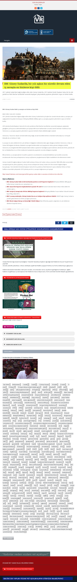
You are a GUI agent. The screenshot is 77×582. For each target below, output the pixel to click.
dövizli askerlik (7, 428)
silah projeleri (40, 501)
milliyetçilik (6, 480)
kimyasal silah (14, 465)
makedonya (66, 472)
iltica (58, 449)
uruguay (61, 516)
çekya (61, 418)
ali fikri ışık (47, 392)
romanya (21, 496)
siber (4, 501)
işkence (55, 454)
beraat (30, 413)
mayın (21, 475)
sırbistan (61, 503)
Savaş (19, 214)
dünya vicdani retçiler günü (37, 428)
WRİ (45, 527)
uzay (69, 516)
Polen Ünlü (61, 490)
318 (58, 387)
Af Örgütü (35, 390)
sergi (65, 498)
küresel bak (6, 470)
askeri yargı (17, 403)
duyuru (65, 428)
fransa (15, 439)
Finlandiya (6, 439)
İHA (39, 449)
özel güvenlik (42, 488)
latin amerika (67, 470)
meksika (62, 475)
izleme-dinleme (59, 457)
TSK (51, 511)
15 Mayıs (11, 387)
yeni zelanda (15, 529)
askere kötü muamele (43, 400)
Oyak (21, 488)
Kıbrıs (24, 465)
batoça (57, 410)
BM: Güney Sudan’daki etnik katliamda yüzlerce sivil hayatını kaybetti (30, 182)
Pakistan (62, 488)
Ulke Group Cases (51, 514)
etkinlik (52, 434)
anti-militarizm (55, 395)
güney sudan (11, 214)
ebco (11, 431)
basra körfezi (47, 410)
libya (31, 472)
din (60, 426)
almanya (56, 392)
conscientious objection (22, 423)
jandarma (20, 459)
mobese (41, 480)
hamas (59, 444)
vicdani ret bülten (8, 521)
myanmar (13, 483)
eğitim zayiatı (27, 431)
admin (9, 209)
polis (69, 490)
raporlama (51, 493)
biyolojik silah (31, 415)
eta (30, 434)
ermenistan (14, 434)
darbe (42, 426)
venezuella (23, 519)
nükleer (27, 485)
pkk (53, 490)
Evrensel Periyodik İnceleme (18, 436)
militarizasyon (52, 477)
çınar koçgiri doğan (29, 421)
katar (67, 462)
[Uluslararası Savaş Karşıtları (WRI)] (30, 34)
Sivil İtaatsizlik (24, 503)
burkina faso (23, 418)
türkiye (5, 514)
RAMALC (36, 493)
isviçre (27, 457)
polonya (5, 493)
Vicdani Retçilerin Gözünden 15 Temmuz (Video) (18, 357)
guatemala (29, 441)
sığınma (43, 503)
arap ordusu (35, 397)
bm (4, 214)
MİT (27, 480)
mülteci (57, 480)
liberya (24, 472)
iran (41, 454)
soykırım (17, 506)
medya (39, 475)
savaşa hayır (48, 498)
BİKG (46, 413)
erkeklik (62, 431)
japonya (28, 459)
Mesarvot (12, 477)
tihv (39, 511)
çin (19, 421)
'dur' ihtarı (6, 384)
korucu (45, 467)
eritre (55, 431)
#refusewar (16, 384)
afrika (54, 390)
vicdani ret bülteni (22, 521)
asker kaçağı (16, 400)
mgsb (37, 477)
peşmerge (35, 490)
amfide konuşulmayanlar (10, 395)
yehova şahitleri (62, 527)
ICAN (28, 449)
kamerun (6, 462)
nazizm (38, 483)
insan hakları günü (47, 452)
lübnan (47, 472)
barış (26, 410)
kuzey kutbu (43, 470)
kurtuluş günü (25, 470)
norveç (19, 485)
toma (45, 511)
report (60, 493)
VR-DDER (38, 527)
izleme (49, 457)
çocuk (54, 421)
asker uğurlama (28, 400)
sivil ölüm (35, 503)
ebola (18, 431)
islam (63, 454)
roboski (67, 493)
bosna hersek (56, 415)
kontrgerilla (29, 467)
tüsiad (25, 514)
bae (46, 408)
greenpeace (19, 441)
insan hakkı (22, 452)
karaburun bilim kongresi (45, 462)
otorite (14, 488)
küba (69, 467)
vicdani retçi (21, 527)
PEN (20, 490)
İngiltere (12, 452)
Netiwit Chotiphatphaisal (50, 483)
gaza (51, 439)
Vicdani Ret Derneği (37, 521)
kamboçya (68, 459)
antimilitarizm (14, 397)
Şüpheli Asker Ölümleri (58, 506)
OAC (35, 485)
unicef (53, 516)
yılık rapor (33, 529)
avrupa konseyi (31, 405)
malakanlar (6, 475)
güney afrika (39, 441)
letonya (10, 472)
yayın (52, 527)
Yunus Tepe (38, 4)
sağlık (45, 496)
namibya (22, 483)
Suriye (5, 508)
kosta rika (61, 467)
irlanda (48, 454)
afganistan (45, 390)
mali (14, 475)
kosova (53, 467)
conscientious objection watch (18, 426)
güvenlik (14, 444)
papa (4, 490)
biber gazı (38, 413)
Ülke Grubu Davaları (16, 516)
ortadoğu (63, 485)
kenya (5, 465)
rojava (12, 496)
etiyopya (37, 434)
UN (47, 516)
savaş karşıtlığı (15, 498)
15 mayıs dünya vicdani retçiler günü (29, 387)
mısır (33, 480)
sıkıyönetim (52, 503)
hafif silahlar (25, 444)
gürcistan (6, 444)
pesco (27, 490)
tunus (58, 511)
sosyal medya (7, 506)
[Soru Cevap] (25, 552)
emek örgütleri (46, 431)
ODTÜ (49, 485)
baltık (20, 410)
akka (33, 392)
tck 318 (55, 508)
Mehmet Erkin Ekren (51, 475)
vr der (30, 527)
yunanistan (6, 532)
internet (33, 454)
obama (42, 485)
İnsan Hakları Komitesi (63, 452)
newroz (63, 483)
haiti (33, 444)
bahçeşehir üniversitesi (57, 408)
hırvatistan (45, 446)
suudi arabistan (28, 508)
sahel (51, 496)
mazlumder (30, 475)
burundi (32, 418)
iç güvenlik (19, 449)
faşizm (43, 436)
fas (37, 436)
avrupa (20, 405)
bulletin (5, 418)
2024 (44, 387)
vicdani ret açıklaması (48, 519)
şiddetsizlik (12, 501)
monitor (49, 480)
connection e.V (7, 423)
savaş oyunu (27, 498)
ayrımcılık (28, 408)
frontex (23, 439)
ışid (12, 459)
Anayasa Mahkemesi (41, 395)
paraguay (13, 490)
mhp (43, 477)
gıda (11, 441)
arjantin (45, 397)
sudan (46, 506)
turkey (66, 511)
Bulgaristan (67, 415)
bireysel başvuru (56, 413)
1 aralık (25, 384)
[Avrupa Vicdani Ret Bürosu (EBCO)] (46, 34)
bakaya (13, 410)
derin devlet (51, 426)
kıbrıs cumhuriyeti (34, 465)
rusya (36, 496)
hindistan (20, 446)
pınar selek (44, 490)
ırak (68, 457)
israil (12, 457)
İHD (46, 449)
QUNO (28, 493)
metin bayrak (22, 477)
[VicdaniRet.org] (38, 18)
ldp (4, 472)
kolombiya (11, 467)
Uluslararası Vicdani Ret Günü (34, 516)
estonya (23, 434)
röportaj (29, 496)
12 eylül (62, 384)
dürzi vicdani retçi (54, 428)
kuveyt (34, 470)
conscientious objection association (44, 423)
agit (71, 390)
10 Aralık (54, 384)
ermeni (5, 434)
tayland (39, 508)
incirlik (5, 452)
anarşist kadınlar (27, 395)
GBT (4, 441)
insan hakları (33, 452)
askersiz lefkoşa (43, 403)
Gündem (72, 99)
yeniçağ (24, 529)
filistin (67, 436)
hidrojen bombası (8, 446)
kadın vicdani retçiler (55, 459)
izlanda (42, 457)
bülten (13, 418)
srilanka (38, 506)
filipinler (59, 436)
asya (13, 405)
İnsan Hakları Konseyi (9, 454)
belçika (23, 413)
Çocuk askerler (65, 421)
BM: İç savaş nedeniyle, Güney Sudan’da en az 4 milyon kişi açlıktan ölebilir (32, 196)
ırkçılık (5, 459)
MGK (31, 477)
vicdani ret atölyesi (64, 519)
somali (69, 503)
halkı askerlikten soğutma (45, 444)
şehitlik (58, 498)
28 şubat (51, 387)
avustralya (62, 405)
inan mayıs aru (66, 449)
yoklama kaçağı (44, 529)
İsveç (20, 457)
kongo (20, 467)
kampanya (15, 462)
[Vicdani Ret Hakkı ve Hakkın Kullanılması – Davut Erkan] (13, 320)
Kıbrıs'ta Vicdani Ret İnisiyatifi (53, 465)
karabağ (32, 462)
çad (39, 418)
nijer (70, 483)
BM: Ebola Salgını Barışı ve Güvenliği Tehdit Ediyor (23, 201)
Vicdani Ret (33, 519)
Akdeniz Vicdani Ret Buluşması (19, 392)
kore (37, 467)
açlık (11, 390)
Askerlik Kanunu (30, 403)
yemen (5, 529)
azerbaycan (37, 408)
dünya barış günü (20, 428)
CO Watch (46, 421)
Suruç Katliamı (16, 508)
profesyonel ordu (17, 493)
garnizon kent (32, 439)
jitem (36, 459)
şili (4, 503)
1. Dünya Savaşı (44, 384)
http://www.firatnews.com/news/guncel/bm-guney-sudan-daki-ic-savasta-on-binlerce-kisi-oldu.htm (32, 174)
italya (34, 457)
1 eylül (33, 384)
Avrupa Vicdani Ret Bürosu (48, 405)
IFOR (34, 449)
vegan (5, 519)
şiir (21, 501)
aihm (4, 392)
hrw (61, 446)
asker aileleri (54, 397)
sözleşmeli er (28, 506)
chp (14, 421)
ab (64, 387)
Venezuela (13, 519)
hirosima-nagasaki (32, 446)
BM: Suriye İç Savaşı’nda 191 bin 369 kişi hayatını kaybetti (26, 191)
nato (29, 483)
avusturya (6, 408)
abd (4, 390)
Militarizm (63, 477)
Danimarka (33, 426)
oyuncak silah (31, 488)
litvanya (39, 472)
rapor (43, 493)
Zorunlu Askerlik (19, 532)
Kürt (15, 470)
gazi (58, 439)
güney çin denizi (51, 441)
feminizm (51, 436)
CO (39, 421)
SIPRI (14, 503)
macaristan (55, 472)
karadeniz (59, 462)
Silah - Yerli (28, 501)
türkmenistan (16, 514)
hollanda (54, 446)
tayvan (48, 508)
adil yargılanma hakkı (22, 390)
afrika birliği (62, 390)
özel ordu (53, 488)
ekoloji (36, 431)
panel (70, 488)
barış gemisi (36, 410)
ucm (31, 514)
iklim (52, 449)
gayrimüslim (43, 439)
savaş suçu (37, 498)
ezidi (31, 436)
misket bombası (17, 480)
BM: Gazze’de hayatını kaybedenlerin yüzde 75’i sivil (24, 187)
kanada (24, 462)
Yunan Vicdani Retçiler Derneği (61, 529)
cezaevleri (6, 421)
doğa (65, 426)
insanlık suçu (24, 454)
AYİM (14, 408)
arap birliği (25, 397)
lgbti (17, 472)
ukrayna (39, 514)
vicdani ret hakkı (52, 521)
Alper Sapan (68, 392)
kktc (66, 465)
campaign (47, 418)
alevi (39, 392)
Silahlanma (63, 501)
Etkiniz (45, 434)
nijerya (5, 485)
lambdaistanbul (55, 470)
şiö (9, 503)
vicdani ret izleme (8, 527)
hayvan (66, 444)
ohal (55, 485)
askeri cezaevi (58, 400)
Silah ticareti (51, 501)
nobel (12, 485)
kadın (42, 459)
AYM (20, 408)
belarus (14, 413)
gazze (64, 439)
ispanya (5, 457)
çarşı (54, 418)
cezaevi (68, 418)
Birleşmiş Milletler (18, 415)
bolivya (47, 415)
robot (4, 496)
